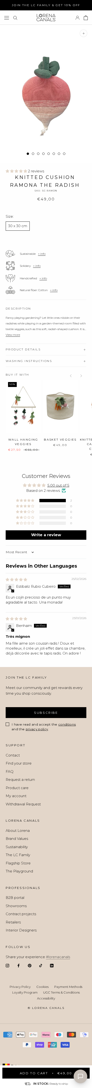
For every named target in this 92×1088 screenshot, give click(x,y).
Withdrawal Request (23, 804)
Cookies (42, 987)
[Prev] (71, 376)
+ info (42, 253)
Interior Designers (21, 930)
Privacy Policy (20, 987)
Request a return (20, 779)
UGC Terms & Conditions (61, 992)
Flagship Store (18, 863)
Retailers (13, 922)
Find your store (19, 763)
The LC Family (18, 855)
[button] (17, 171)
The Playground (19, 871)
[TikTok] (40, 966)
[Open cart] (86, 17)
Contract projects (21, 914)
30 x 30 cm (17, 226)
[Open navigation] (6, 18)
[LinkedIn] (52, 966)
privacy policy (37, 729)
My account (16, 796)
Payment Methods (68, 987)
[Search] (15, 18)
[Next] (81, 376)
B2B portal (15, 897)
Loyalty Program (25, 992)
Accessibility (46, 998)
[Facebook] (18, 966)
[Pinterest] (29, 966)
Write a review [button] (46, 535)
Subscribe (46, 712)
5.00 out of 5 (58, 485)
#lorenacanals (58, 957)
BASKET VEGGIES (60, 439)
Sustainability (17, 847)
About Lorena (18, 830)
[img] (16, 579)
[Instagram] (7, 966)
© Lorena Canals (46, 1008)
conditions (67, 724)
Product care (17, 788)
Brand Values (17, 838)
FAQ (9, 771)
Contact (13, 755)
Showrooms (16, 906)
